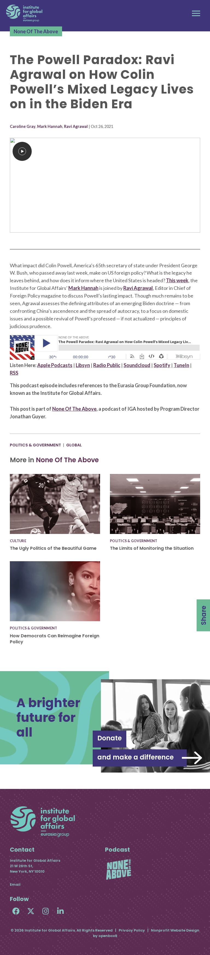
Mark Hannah (49, 126)
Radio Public (106, 365)
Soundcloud (137, 365)
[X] (31, 911)
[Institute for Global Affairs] (24, 13)
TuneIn (181, 365)
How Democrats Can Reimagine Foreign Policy (54, 639)
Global (74, 445)
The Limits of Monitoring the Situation (152, 548)
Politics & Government (35, 445)
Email (15, 884)
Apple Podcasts (54, 365)
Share (203, 615)
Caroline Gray (23, 126)
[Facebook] (16, 911)
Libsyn (83, 365)
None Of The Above (36, 31)
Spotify (162, 365)
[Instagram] (45, 911)
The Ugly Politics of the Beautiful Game (53, 548)
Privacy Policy (132, 930)
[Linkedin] (60, 911)
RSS (14, 373)
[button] (196, 13)
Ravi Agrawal (76, 126)
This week (177, 280)
